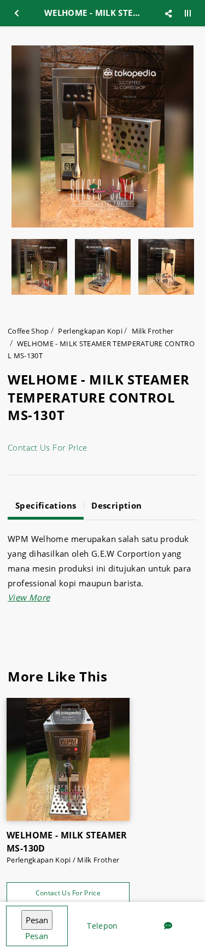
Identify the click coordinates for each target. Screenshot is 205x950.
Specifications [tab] (45, 505)
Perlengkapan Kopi (90, 331)
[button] (29, 597)
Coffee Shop (28, 331)
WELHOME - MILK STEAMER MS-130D (67, 841)
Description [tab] (116, 505)
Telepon (102, 925)
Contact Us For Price (47, 447)
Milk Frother (153, 331)
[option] (102, 136)
